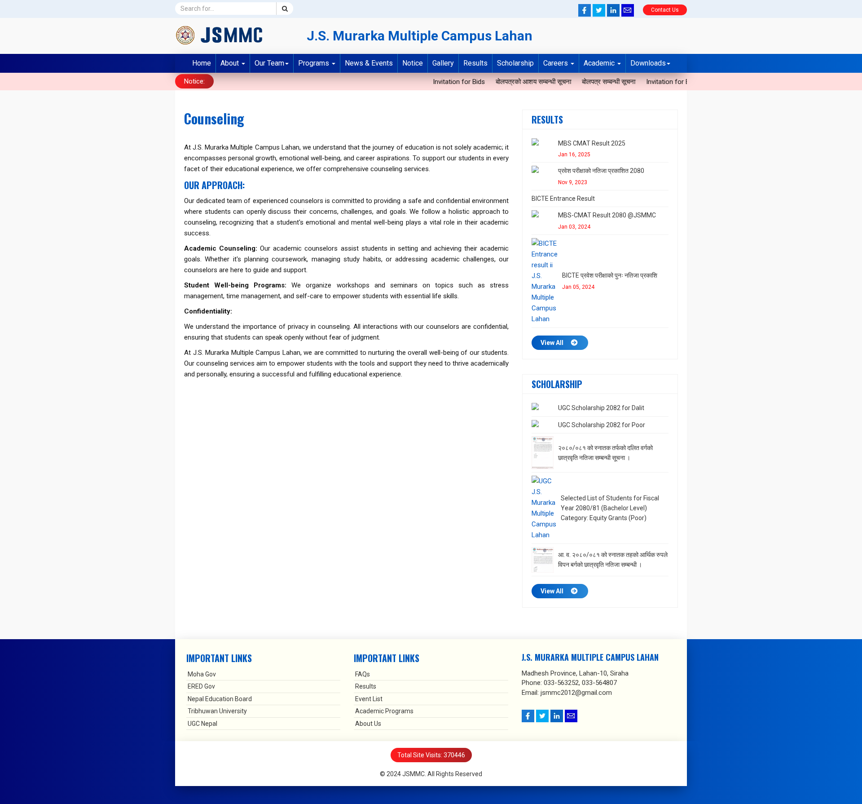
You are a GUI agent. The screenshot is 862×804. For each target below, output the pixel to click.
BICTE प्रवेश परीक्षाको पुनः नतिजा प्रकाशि (609, 275)
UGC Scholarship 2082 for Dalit (601, 407)
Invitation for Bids (444, 82)
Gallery (443, 63)
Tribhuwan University (217, 711)
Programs (314, 63)
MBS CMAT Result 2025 (591, 143)
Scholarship (515, 63)
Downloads (648, 63)
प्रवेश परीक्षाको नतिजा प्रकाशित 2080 (601, 170)
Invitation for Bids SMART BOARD (680, 82)
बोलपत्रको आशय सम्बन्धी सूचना (518, 82)
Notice (412, 63)
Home (201, 63)
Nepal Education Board (220, 698)
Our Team (269, 63)
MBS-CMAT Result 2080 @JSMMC (607, 215)
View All (552, 342)
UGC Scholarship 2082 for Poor (601, 425)
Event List (369, 698)
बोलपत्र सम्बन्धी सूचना (594, 82)
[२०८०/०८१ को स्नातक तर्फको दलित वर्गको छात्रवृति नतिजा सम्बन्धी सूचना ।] (543, 453)
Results (475, 63)
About (230, 63)
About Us (368, 723)
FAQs (362, 674)
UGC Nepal (202, 723)
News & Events (369, 63)
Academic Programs (384, 711)
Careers (556, 63)
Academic (600, 63)
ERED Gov (201, 686)
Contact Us (665, 10)
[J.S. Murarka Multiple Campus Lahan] (234, 35)
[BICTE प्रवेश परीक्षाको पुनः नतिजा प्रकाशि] (545, 281)
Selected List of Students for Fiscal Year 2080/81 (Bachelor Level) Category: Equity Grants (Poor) (610, 508)
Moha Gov (202, 674)
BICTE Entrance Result (563, 198)
